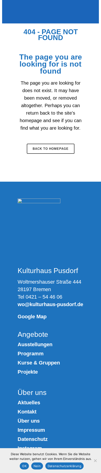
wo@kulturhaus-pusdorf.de (50, 304)
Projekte (28, 372)
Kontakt (27, 411)
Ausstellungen (35, 344)
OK (24, 466)
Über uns (29, 421)
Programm (31, 353)
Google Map (32, 316)
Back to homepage (51, 148)
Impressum (31, 430)
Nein (37, 466)
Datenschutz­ (33, 439)
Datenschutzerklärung (64, 466)
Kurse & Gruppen (39, 362)
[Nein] (95, 460)
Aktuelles (29, 402)
